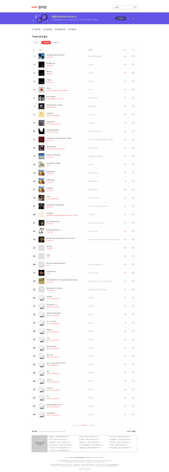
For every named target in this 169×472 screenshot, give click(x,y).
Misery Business (93, 148)
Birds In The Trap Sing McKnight (98, 206)
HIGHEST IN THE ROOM (96, 156)
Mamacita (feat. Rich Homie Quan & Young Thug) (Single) (105, 239)
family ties (91, 123)
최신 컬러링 (47, 29)
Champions (92, 214)
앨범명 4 (56, 42)
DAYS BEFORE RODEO (95, 56)
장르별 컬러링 (60, 29)
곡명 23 (36, 42)
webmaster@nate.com (112, 465)
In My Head (92, 114)
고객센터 (101, 457)
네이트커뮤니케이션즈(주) (63, 460)
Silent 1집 (91, 298)
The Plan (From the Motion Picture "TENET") (101, 139)
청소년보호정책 (89, 457)
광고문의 (96, 457)
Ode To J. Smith (93, 273)
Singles (91, 164)
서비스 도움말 (131, 431)
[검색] (135, 7)
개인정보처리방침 (79, 457)
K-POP (90, 89)
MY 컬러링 (72, 29)
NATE (34, 7)
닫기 (133, 18)
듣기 (125, 56)
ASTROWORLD (93, 173)
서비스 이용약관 (69, 457)
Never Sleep (92, 106)
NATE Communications (85, 469)
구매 (133, 56)
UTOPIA (91, 64)
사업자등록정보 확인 (114, 464)
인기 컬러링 (36, 29)
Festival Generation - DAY (96, 264)
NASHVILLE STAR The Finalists (97, 289)
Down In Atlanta (93, 98)
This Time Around (94, 198)
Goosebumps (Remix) (95, 131)
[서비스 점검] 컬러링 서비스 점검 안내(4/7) (52, 431)
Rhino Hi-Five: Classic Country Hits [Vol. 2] (100, 281)
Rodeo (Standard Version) (96, 223)
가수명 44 (46, 42)
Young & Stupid (93, 231)
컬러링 (43, 7)
